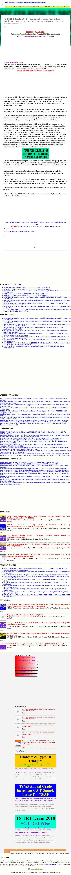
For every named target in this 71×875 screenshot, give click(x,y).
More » (9, 521)
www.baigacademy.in (50, 864)
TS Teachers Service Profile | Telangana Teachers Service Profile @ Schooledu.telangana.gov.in (29, 440)
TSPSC (33, 231)
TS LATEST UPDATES (24, 231)
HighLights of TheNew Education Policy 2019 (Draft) (25, 615)
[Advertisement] (35, 49)
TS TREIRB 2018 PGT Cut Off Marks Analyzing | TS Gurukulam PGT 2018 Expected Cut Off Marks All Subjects (34, 470)
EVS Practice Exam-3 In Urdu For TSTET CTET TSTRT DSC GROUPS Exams (26, 289)
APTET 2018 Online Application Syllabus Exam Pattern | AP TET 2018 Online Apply (36, 644)
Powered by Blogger (36, 869)
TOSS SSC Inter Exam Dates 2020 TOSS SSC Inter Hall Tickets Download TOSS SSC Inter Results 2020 (31, 438)
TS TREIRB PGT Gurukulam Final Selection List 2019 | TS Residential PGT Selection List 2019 (29, 464)
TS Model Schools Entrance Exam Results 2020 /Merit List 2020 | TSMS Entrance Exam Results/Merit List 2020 (34, 454)
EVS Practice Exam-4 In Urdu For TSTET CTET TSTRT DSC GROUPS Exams (26, 288)
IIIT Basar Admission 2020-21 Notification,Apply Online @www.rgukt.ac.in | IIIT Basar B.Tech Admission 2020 (34, 420)
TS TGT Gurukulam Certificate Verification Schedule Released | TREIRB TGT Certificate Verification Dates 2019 (34, 468)
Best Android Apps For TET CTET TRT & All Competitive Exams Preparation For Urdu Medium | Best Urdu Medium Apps (38, 742)
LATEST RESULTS (12, 231)
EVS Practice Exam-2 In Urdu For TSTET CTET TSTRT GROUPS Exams (25, 294)
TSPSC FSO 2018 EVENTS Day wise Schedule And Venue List (39, 226)
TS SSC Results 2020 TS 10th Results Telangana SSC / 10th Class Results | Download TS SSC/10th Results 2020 (35, 455)
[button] (4, 27)
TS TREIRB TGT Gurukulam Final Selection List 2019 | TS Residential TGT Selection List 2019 (29, 462)
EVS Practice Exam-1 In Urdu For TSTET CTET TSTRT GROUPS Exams (25, 295)
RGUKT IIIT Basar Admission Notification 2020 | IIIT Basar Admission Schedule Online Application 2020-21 (33, 422)
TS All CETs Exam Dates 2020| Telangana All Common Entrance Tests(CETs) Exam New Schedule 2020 (35, 575)
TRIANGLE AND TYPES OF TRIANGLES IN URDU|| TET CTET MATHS (34, 769)
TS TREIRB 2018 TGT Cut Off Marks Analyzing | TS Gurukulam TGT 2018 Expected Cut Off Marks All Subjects (34, 471)
